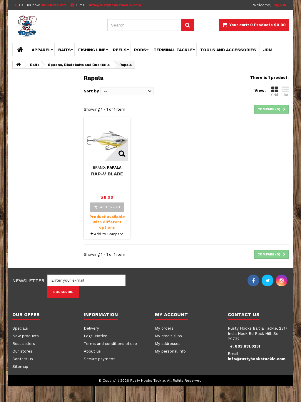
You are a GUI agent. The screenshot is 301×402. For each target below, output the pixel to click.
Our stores (22, 351)
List (285, 95)
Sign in (279, 5)
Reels (120, 49)
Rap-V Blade (107, 174)
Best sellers (23, 343)
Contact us (22, 359)
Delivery (91, 328)
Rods (140, 49)
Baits (64, 49)
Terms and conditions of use (110, 343)
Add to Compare (108, 234)
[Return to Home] (18, 64)
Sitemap (20, 366)
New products (25, 336)
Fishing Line (92, 49)
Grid (274, 95)
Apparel (41, 49)
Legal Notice (95, 336)
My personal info (170, 351)
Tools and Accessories (228, 49)
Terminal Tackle (173, 49)
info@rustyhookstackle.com (256, 359)
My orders (164, 328)
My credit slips (168, 336)
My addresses (167, 343)
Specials (20, 328)
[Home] (20, 49)
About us (92, 351)
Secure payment (99, 359)
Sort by (91, 91)
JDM (267, 49)
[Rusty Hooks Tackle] (55, 27)
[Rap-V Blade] (107, 140)
